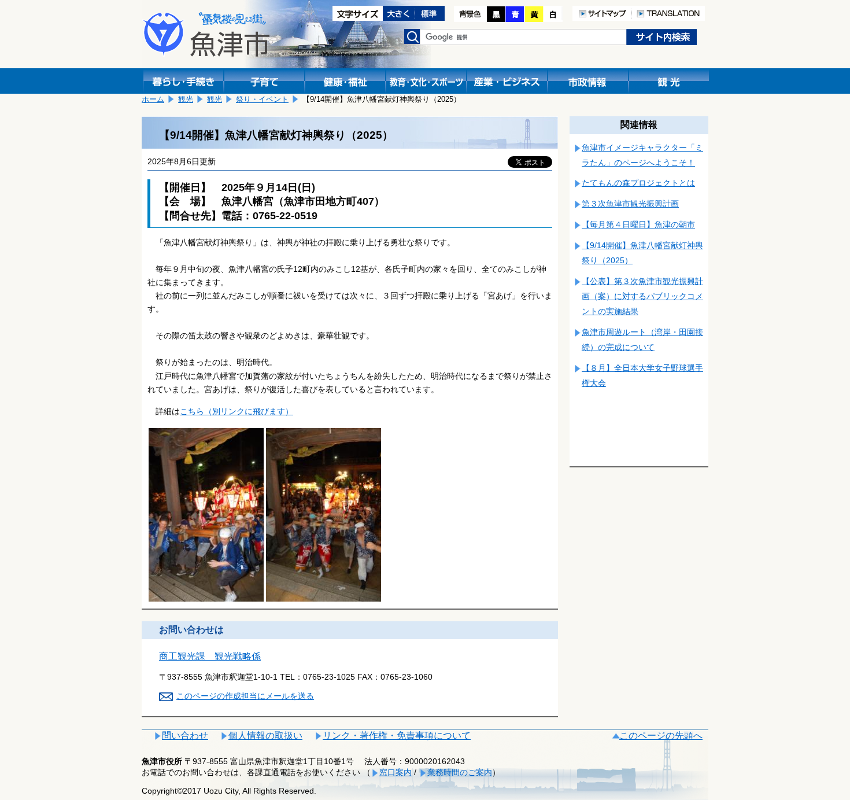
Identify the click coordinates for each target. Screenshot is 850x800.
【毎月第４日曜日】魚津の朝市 (638, 224)
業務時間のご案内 (459, 772)
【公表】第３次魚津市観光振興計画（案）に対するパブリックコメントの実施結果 (642, 296)
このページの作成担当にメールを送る (245, 696)
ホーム (153, 99)
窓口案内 (395, 772)
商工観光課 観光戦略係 (210, 656)
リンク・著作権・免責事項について (397, 735)
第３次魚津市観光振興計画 (630, 203)
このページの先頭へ (661, 735)
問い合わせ (185, 735)
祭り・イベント (262, 99)
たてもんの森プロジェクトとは (638, 182)
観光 (185, 99)
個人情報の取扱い (265, 735)
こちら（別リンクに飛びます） (236, 411)
